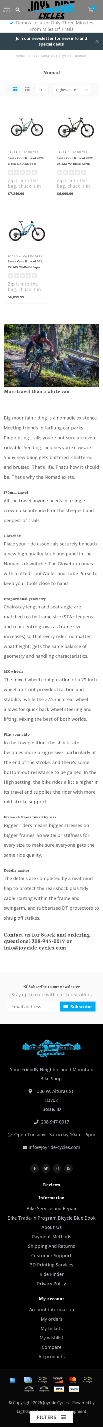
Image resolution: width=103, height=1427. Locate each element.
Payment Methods (51, 1237)
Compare (52, 1347)
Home (20, 56)
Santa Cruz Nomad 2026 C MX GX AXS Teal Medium (26, 163)
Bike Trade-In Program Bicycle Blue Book (52, 1218)
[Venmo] (44, 1389)
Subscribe (80, 1007)
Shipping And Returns (51, 1246)
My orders (51, 1319)
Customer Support (51, 1255)
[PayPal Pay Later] (29, 1389)
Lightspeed (27, 1411)
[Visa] (59, 1389)
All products (51, 1357)
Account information (51, 1309)
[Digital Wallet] (42, 1380)
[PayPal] (88, 1380)
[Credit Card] (28, 1380)
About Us (52, 1227)
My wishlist (52, 1338)
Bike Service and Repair (51, 1208)
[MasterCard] (72, 1380)
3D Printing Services (51, 1265)
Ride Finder (52, 1274)
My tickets (51, 1328)
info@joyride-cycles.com (54, 1147)
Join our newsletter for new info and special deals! (51, 41)
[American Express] (12, 1380)
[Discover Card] (58, 1380)
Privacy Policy (51, 1284)
